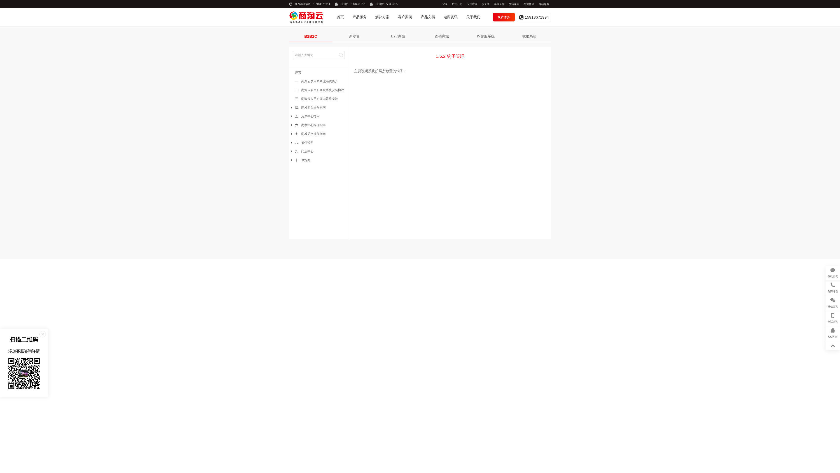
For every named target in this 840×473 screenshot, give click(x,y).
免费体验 (529, 4)
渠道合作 (499, 4)
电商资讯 (451, 17)
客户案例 (405, 17)
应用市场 (472, 4)
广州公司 (457, 4)
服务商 (486, 4)
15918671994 (321, 4)
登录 (445, 4)
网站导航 (544, 4)
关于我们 (473, 17)
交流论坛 (514, 4)
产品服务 (360, 17)
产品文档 (428, 17)
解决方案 (382, 17)
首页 (340, 17)
